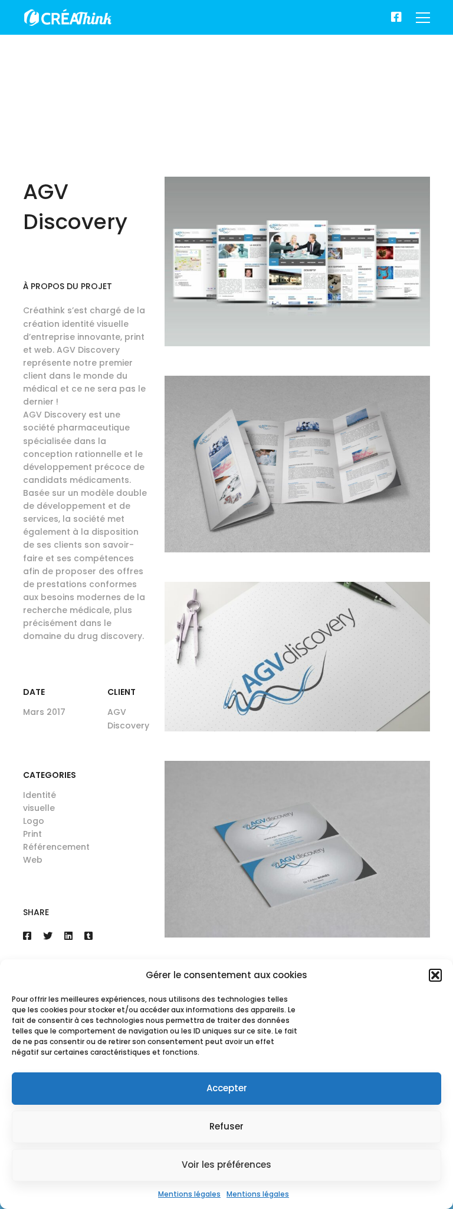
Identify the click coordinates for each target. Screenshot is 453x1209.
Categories (49, 775)
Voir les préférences (226, 1164)
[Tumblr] (88, 936)
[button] (435, 975)
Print (32, 834)
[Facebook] (396, 17)
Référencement (56, 847)
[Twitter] (47, 936)
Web (32, 860)
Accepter (226, 1088)
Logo (33, 821)
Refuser (226, 1126)
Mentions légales (189, 1194)
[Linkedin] (68, 936)
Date (34, 692)
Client (121, 692)
